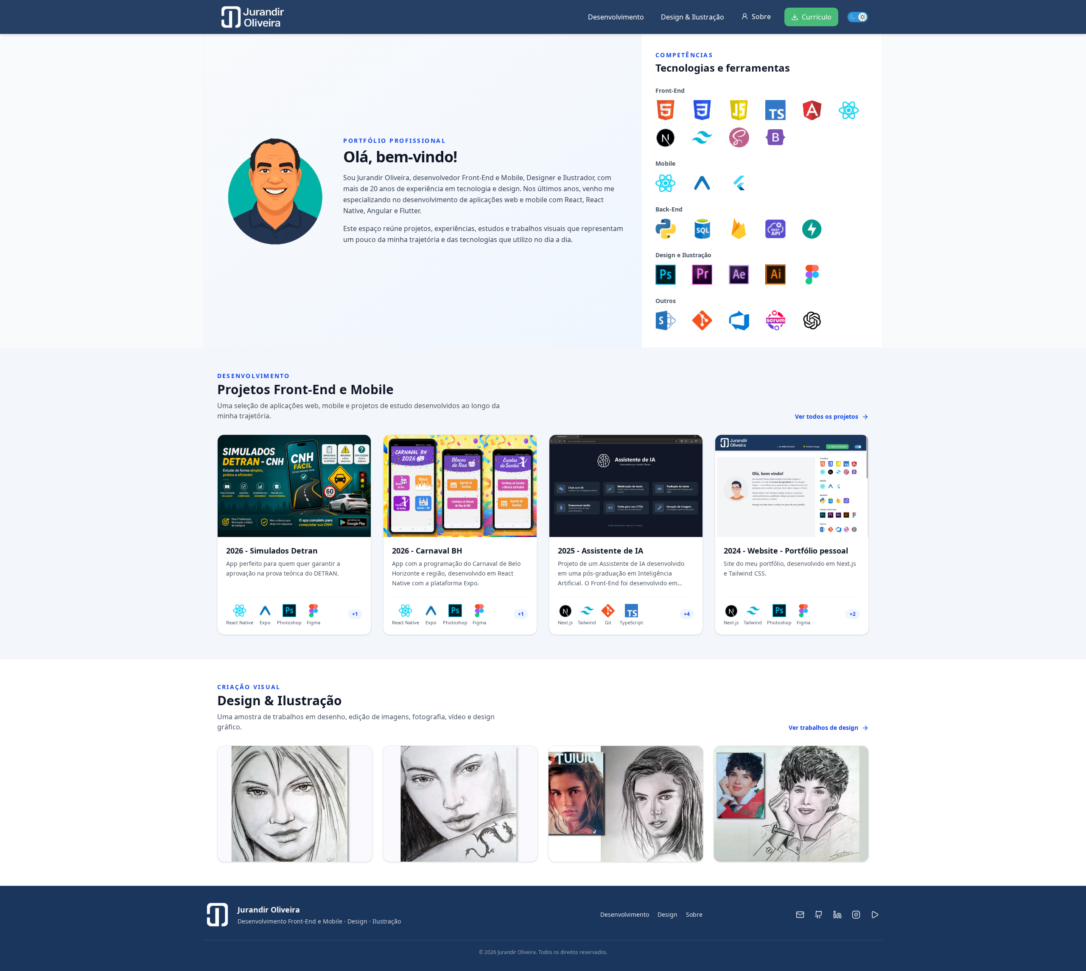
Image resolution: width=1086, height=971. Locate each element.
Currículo (816, 17)
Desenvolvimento (616, 17)
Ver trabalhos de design (823, 727)
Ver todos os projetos (826, 416)
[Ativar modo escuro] (855, 17)
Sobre (694, 914)
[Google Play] (874, 914)
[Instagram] (856, 914)
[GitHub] (818, 914)
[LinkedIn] (837, 914)
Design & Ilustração (692, 17)
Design (667, 914)
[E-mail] (800, 914)
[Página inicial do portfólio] (253, 17)
